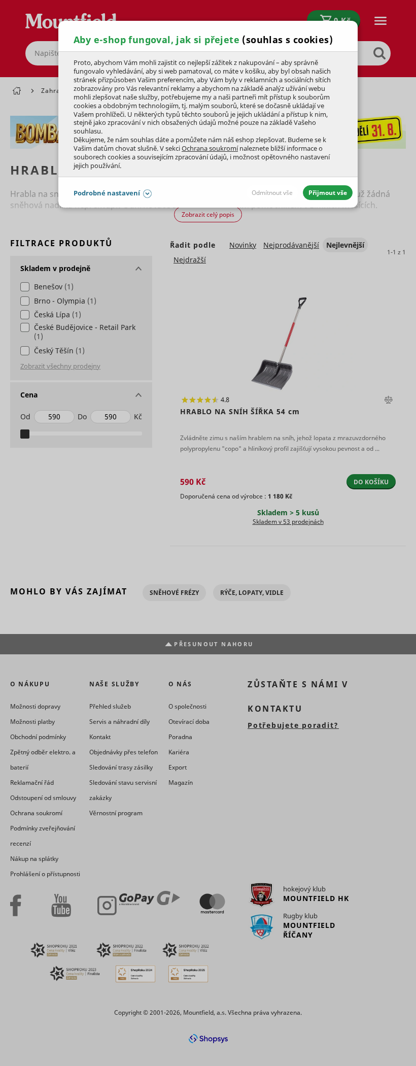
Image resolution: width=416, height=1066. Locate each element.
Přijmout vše (327, 192)
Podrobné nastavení (107, 192)
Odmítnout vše (272, 192)
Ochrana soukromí (210, 148)
